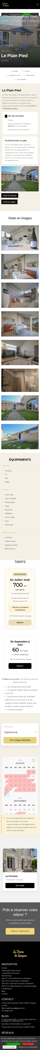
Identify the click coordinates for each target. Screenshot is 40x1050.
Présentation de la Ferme (11, 970)
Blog (3, 991)
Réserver (20, 623)
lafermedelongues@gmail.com (13, 1008)
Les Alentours (7, 988)
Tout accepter (13, 1044)
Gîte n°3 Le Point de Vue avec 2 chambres (17, 983)
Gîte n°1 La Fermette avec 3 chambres (16, 978)
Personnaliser (9, 1047)
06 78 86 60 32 (7, 1011)
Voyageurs (8, 727)
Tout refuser (28, 1044)
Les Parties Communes (10, 973)
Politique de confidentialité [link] (27, 1047)
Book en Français (9, 195)
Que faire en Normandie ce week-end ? (16, 1024)
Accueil (4, 25)
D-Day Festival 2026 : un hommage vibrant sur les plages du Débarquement (19, 1020)
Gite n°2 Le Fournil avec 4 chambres (15, 981)
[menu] (38, 4)
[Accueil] (5, 4)
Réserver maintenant (20, 931)
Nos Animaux (7, 975)
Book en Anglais (9, 202)
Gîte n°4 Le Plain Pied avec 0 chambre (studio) (19, 986)
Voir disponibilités (20, 740)
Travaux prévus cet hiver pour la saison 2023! (18, 1027)
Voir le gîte (20, 885)
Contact (5, 994)
